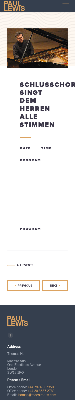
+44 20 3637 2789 (41, 391)
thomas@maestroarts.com (37, 395)
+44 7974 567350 (41, 387)
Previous (25, 285)
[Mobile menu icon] (65, 6)
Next (53, 285)
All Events (25, 265)
